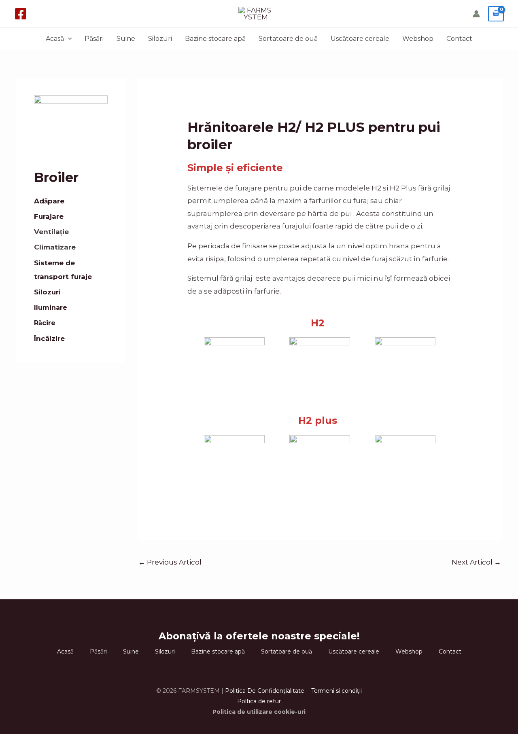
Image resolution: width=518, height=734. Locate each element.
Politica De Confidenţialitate (265, 690)
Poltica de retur (259, 701)
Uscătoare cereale (360, 38)
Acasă (55, 38)
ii (360, 690)
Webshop (417, 38)
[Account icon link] (476, 13)
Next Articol (476, 562)
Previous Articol (170, 562)
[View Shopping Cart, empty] (496, 13)
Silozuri (160, 38)
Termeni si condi (334, 690)
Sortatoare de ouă (288, 38)
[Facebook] (20, 13)
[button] (68, 39)
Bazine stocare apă (215, 38)
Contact (459, 38)
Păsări (94, 38)
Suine (126, 38)
